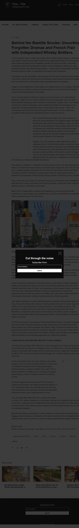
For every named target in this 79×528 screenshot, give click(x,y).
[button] (60, 253)
